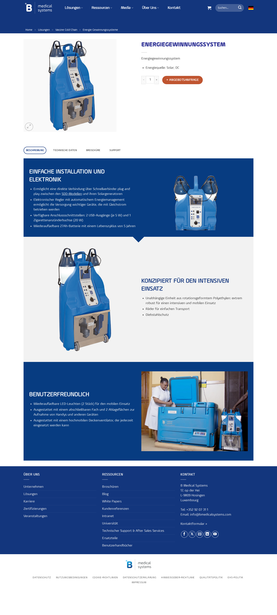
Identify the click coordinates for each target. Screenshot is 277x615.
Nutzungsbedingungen (72, 577)
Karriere (29, 501)
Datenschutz (42, 577)
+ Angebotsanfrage (182, 80)
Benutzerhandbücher (117, 545)
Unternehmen (34, 486)
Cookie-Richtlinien (105, 577)
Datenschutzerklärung (139, 577)
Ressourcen (101, 8)
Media (126, 8)
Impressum (139, 582)
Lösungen (72, 8)
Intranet (108, 516)
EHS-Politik (235, 577)
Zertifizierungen (35, 508)
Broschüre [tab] (93, 150)
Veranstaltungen (35, 516)
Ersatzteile (110, 538)
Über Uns (149, 8)
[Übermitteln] (239, 7)
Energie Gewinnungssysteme (100, 29)
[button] (209, 8)
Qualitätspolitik (211, 577)
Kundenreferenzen (115, 508)
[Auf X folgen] (192, 534)
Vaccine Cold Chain (66, 29)
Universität (110, 523)
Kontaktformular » (194, 524)
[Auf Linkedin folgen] (207, 534)
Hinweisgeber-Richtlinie (178, 577)
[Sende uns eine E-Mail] (199, 534)
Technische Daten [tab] (65, 150)
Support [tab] (115, 150)
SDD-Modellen (72, 194)
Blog (105, 494)
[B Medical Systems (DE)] (39, 7)
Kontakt (174, 8)
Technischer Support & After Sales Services (133, 531)
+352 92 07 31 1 (197, 509)
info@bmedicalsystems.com (210, 514)
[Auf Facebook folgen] (184, 534)
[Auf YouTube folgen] (215, 534)
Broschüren (110, 486)
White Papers (112, 501)
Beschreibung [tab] (35, 150)
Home (28, 29)
